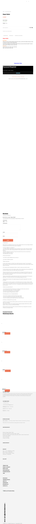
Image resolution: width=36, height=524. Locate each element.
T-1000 (3, 369)
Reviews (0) (11, 35)
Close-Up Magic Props (8, 11)
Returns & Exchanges (18, 35)
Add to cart (7, 333)
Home (3, 11)
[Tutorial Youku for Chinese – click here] (18, 76)
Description (6, 35)
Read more (7, 390)
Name (4, 232)
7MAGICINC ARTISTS (6, 479)
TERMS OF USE (5, 465)
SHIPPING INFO (5, 482)
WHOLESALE (5, 478)
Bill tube (3, 389)
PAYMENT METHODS (6, 471)
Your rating (5, 220)
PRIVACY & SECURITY (6, 467)
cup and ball (4, 332)
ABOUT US (4, 481)
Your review (5, 223)
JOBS (4, 473)
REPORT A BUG (5, 468)
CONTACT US (5, 485)
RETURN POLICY (5, 484)
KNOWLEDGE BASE (6, 470)
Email (4, 236)
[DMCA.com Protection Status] (8, 490)
